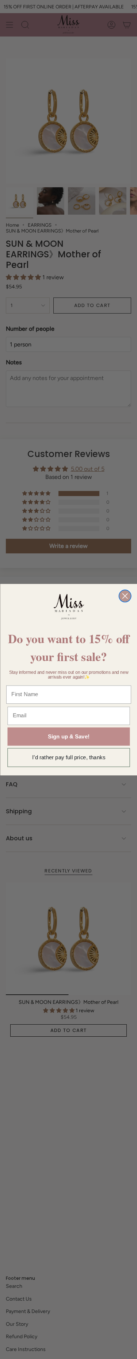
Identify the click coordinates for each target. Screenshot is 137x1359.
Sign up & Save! (68, 736)
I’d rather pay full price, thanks (68, 757)
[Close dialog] (125, 596)
